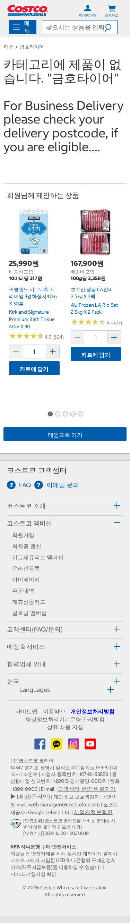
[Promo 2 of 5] (57, 414)
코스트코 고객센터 (37, 470)
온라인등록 (26, 568)
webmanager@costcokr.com (63, 804)
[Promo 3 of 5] (65, 414)
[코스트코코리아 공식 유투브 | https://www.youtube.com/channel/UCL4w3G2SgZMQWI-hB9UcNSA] (90, 746)
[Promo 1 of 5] (50, 414)
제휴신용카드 (28, 601)
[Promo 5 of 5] (80, 414)
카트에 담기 (34, 368)
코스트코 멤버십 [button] (29, 523)
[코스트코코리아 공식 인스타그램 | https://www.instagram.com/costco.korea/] (74, 746)
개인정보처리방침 (92, 711)
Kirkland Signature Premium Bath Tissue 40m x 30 (32, 319)
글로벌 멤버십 (29, 612)
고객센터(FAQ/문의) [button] (35, 629)
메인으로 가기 (65, 434)
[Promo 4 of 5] (73, 414)
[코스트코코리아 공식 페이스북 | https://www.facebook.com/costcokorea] (40, 746)
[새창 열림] (16, 824)
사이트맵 (26, 711)
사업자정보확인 (93, 811)
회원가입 (23, 535)
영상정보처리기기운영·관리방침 (65, 719)
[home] (28, 10)
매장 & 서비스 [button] (26, 647)
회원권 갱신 (26, 546)
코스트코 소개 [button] (26, 506)
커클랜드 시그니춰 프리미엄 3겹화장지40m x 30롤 (33, 296)
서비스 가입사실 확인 (33, 874)
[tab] (65, 506)
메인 (9, 47)
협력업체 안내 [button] (26, 664)
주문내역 (23, 590)
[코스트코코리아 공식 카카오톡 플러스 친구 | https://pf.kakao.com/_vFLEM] (57, 746)
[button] (110, 27)
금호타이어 (32, 47)
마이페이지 (26, 579)
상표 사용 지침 (65, 726)
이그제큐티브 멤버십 (37, 557)
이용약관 (54, 711)
